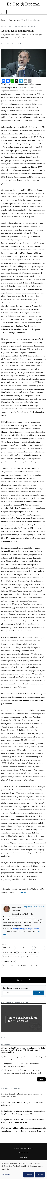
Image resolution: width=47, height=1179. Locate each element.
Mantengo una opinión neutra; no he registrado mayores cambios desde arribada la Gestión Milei (22, 1071)
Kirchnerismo (39, 948)
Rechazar (28, 1175)
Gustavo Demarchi (31, 952)
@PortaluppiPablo (37, 907)
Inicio (3, 20)
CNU (20, 952)
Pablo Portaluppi (8, 948)
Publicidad (23, 1158)
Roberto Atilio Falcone (24, 948)
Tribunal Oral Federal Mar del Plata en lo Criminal (20, 966)
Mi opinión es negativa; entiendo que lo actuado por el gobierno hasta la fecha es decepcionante (25, 1058)
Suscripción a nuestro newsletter (16, 988)
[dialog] (23, 1170)
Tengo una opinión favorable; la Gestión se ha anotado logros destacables (21, 1065)
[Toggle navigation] (4, 12)
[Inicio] (23, 4)
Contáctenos (23, 1153)
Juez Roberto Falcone (30, 957)
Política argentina (9, 961)
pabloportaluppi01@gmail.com (26, 928)
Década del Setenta (9, 952)
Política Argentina (14, 20)
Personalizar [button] (6, 1175)
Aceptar (40, 1175)
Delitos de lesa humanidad (11, 957)
